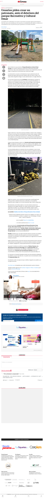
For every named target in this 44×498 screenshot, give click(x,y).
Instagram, (27, 267)
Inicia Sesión (22, 4)
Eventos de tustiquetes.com (38, 350)
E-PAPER (28, 496)
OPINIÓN (15, 496)
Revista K (35, 480)
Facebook (36, 267)
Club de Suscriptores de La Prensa (28, 482)
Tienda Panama (22, 486)
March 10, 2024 (31, 222)
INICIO (3, 496)
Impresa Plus (15, 486)
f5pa (36, 483)
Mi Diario (22, 480)
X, (33, 267)
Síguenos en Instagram (23, 309)
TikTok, (31, 267)
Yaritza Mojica (4, 26)
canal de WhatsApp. (16, 269)
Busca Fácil (22, 483)
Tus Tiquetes (15, 483)
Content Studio (8, 483)
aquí (29, 271)
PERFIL (41, 496)
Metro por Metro (8, 486)
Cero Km (29, 486)
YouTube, (23, 267)
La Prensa (15, 480)
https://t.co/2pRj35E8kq (28, 220)
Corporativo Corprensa (8, 480)
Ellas (29, 480)
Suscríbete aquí (11, 265)
